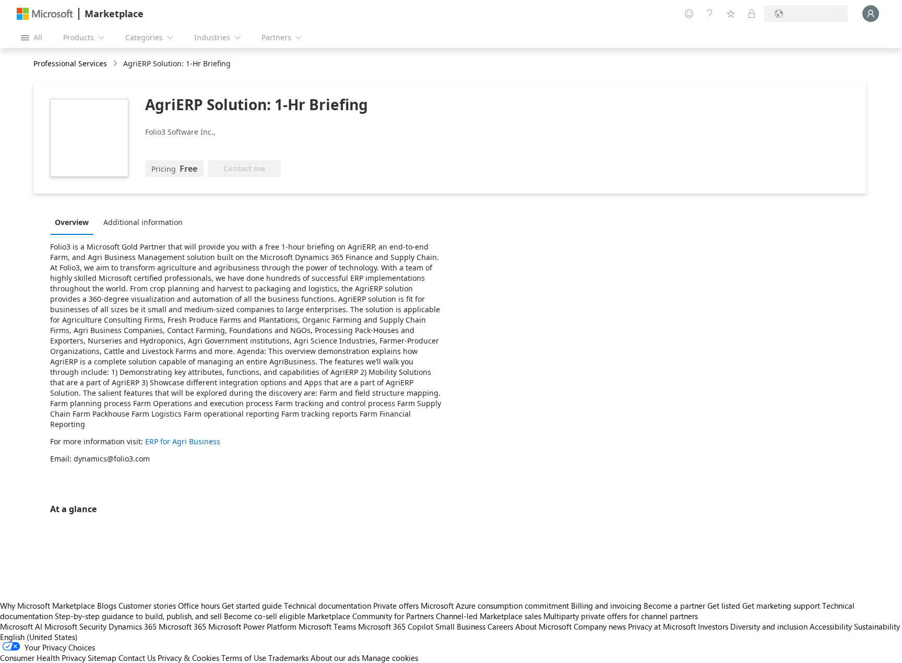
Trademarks (288, 658)
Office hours (199, 605)
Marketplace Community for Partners (370, 616)
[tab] (74, 221)
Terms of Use (243, 658)
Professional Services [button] (70, 63)
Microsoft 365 (182, 626)
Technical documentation (327, 605)
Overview (72, 222)
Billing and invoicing (606, 605)
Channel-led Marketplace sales (488, 616)
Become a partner (674, 605)
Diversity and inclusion (769, 626)
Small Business (460, 626)
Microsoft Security (75, 626)
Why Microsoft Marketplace (47, 605)
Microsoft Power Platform (252, 626)
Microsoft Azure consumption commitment (496, 605)
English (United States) (39, 637)
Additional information (143, 222)
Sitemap (102, 658)
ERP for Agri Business (182, 441)
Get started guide (252, 605)
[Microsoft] (45, 14)
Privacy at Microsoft (662, 626)
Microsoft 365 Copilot (395, 626)
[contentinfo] (116, 64)
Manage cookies (390, 658)
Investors (713, 626)
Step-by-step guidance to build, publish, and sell (138, 616)
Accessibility (831, 626)
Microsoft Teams (327, 626)
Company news (600, 626)
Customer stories (147, 605)
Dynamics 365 (133, 626)
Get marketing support (781, 605)
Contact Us (137, 658)
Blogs (106, 605)
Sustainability (877, 626)
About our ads (335, 658)
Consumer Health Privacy (43, 658)
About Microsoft (543, 626)
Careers (500, 626)
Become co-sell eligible (264, 616)
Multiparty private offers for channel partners (620, 616)
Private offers (396, 605)
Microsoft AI (21, 626)
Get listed (723, 605)
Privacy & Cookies (188, 658)
